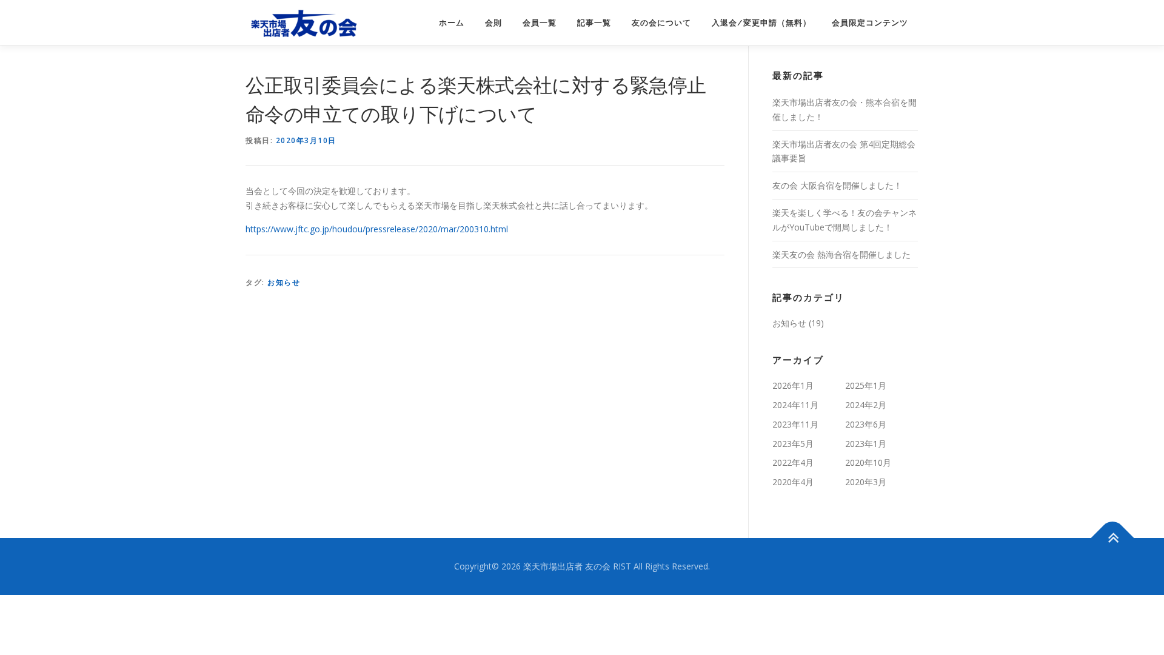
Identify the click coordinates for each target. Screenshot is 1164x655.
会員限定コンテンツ (870, 22)
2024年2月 (865, 405)
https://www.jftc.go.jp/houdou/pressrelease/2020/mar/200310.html (377, 229)
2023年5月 (793, 443)
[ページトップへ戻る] (1112, 538)
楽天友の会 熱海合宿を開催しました (841, 254)
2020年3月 (865, 482)
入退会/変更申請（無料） (761, 22)
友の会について (661, 22)
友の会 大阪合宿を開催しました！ (837, 185)
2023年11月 (795, 424)
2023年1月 (865, 443)
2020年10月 (868, 462)
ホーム (451, 22)
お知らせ (283, 282)
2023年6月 (865, 424)
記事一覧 (594, 22)
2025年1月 (865, 385)
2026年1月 (793, 385)
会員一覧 (540, 22)
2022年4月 (793, 462)
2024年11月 (795, 405)
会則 (493, 22)
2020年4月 (793, 482)
